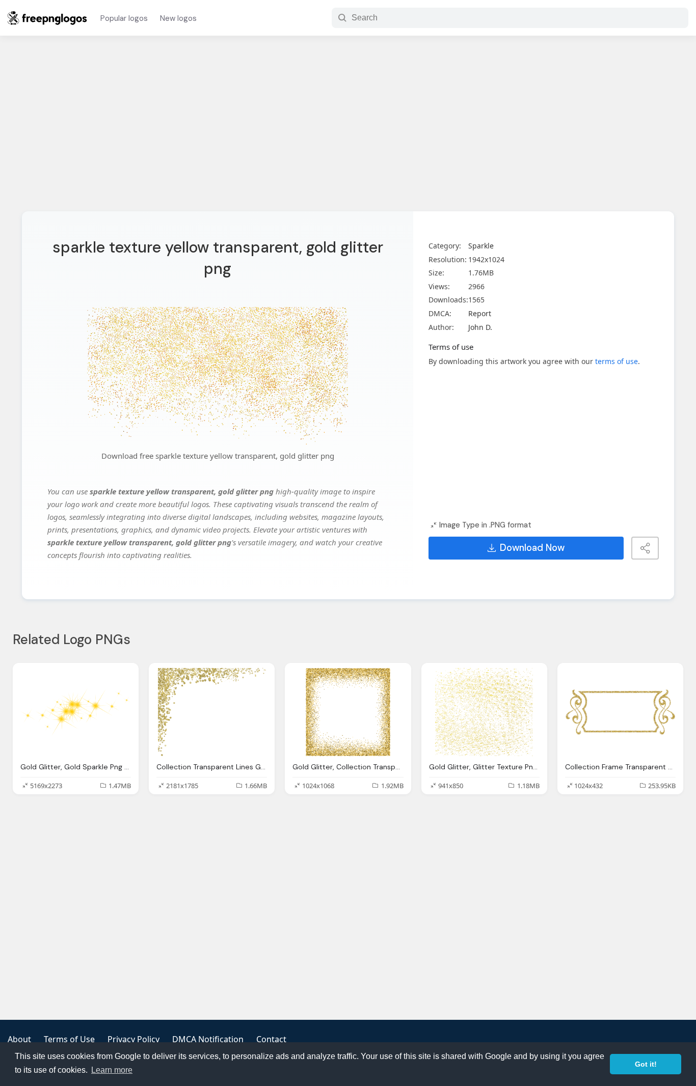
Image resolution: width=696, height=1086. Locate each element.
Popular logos (124, 18)
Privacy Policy (133, 1039)
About (19, 1039)
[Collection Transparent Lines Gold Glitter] (211, 712)
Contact (271, 1039)
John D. (480, 327)
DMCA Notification (208, 1039)
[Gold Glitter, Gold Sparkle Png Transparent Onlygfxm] (75, 712)
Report (479, 313)
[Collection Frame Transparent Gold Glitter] (620, 712)
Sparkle (481, 245)
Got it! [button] (646, 1064)
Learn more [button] (111, 1070)
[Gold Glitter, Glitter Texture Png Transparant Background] (484, 712)
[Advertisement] (348, 130)
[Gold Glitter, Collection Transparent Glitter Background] (347, 712)
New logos (178, 18)
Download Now (532, 548)
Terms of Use (69, 1039)
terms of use (616, 361)
